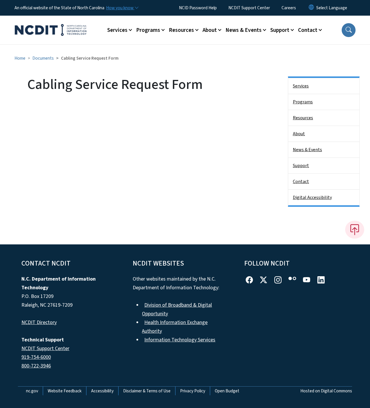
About (299, 134)
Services (301, 86)
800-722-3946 (36, 365)
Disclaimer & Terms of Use (147, 391)
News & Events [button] (243, 30)
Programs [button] (148, 30)
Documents (43, 58)
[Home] (50, 23)
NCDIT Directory (39, 322)
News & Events (307, 150)
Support (301, 165)
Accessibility (102, 391)
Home (19, 58)
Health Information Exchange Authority (175, 327)
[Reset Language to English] (311, 7)
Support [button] (279, 30)
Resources (303, 118)
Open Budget (227, 391)
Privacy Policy (192, 391)
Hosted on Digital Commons (326, 391)
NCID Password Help (198, 8)
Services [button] (117, 30)
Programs (303, 102)
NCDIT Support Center (249, 8)
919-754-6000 (36, 357)
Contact (301, 181)
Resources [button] (181, 30)
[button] (349, 30)
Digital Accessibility (312, 197)
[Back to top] (354, 230)
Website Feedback (65, 391)
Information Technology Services (179, 339)
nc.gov (32, 391)
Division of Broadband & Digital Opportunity (177, 309)
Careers (289, 8)
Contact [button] (307, 30)
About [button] (210, 30)
